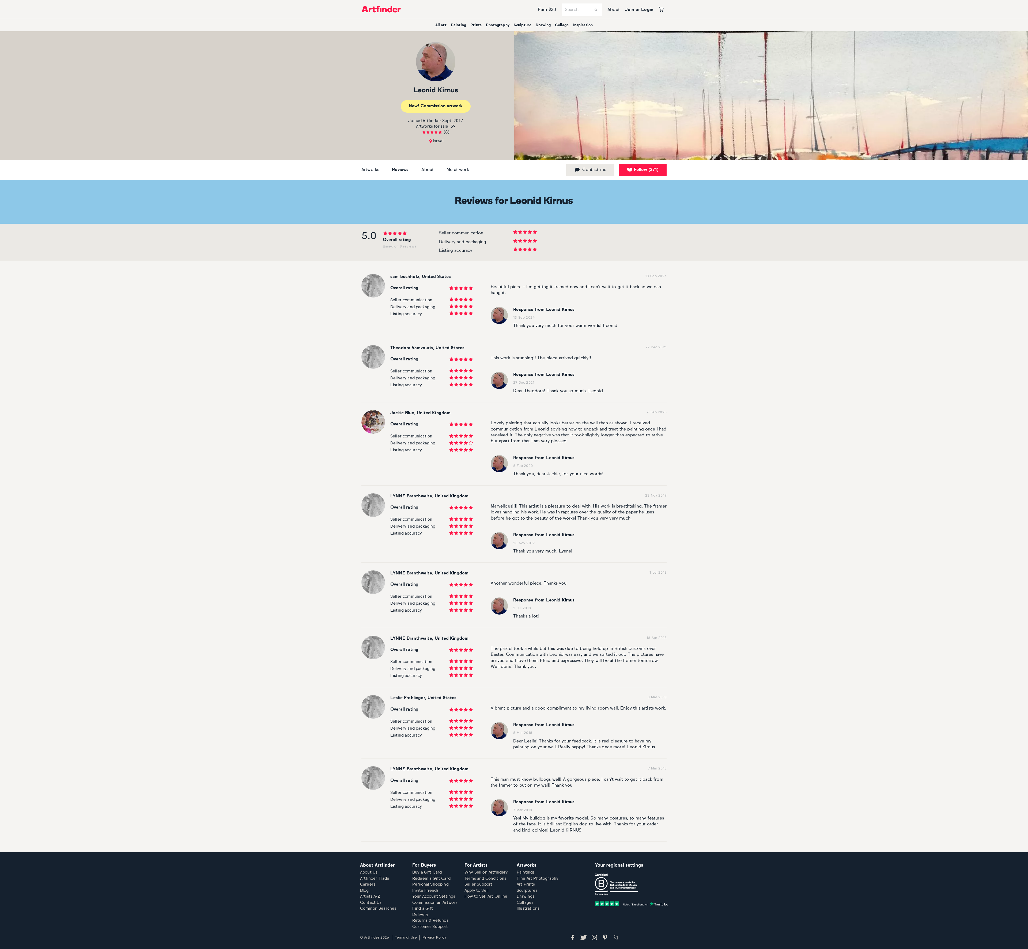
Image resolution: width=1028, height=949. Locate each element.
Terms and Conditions (485, 878)
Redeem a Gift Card (431, 878)
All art (441, 25)
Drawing (543, 25)
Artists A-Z (370, 896)
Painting (458, 25)
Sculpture (522, 25)
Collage (562, 25)
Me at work (458, 170)
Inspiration (583, 25)
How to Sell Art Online (486, 896)
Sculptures (527, 891)
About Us (368, 872)
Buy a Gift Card (427, 872)
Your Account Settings (433, 896)
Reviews (400, 170)
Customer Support (430, 927)
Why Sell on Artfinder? (486, 872)
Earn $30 (547, 10)
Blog (364, 891)
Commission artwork (436, 106)
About (613, 10)
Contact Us (371, 903)
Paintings (526, 872)
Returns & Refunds (430, 920)
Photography (497, 25)
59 (453, 126)
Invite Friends (425, 891)
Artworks (370, 170)
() (646, 170)
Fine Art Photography (537, 878)
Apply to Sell (476, 891)
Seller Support (478, 884)
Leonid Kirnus (435, 90)
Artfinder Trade (374, 878)
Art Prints (526, 884)
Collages (525, 903)
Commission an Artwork (435, 903)
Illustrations (528, 908)
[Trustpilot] (631, 904)
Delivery (420, 915)
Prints (476, 25)
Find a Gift (422, 908)
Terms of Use (406, 937)
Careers (367, 884)
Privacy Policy (434, 937)
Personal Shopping (430, 884)
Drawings (525, 896)
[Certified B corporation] (616, 884)
